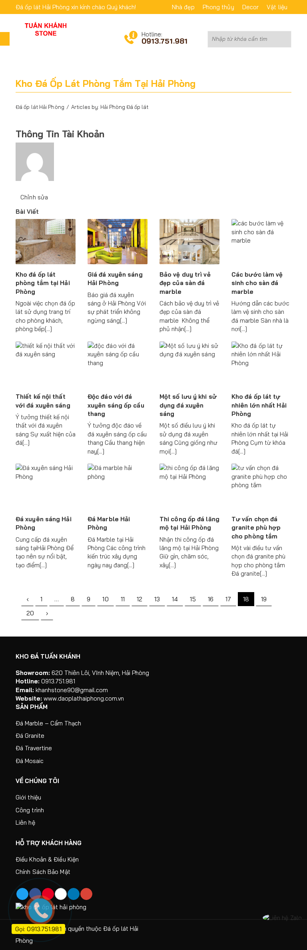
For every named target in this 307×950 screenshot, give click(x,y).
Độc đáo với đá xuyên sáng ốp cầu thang (116, 405)
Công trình (30, 810)
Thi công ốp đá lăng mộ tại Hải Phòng (189, 523)
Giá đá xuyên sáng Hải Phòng (115, 279)
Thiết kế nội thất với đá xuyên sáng (43, 401)
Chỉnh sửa (34, 197)
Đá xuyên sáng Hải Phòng (44, 523)
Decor (250, 7)
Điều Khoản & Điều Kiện (47, 859)
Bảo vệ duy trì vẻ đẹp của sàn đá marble (185, 283)
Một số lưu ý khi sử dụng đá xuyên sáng (188, 405)
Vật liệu (277, 7)
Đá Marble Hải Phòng (109, 523)
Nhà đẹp (183, 7)
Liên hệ (25, 822)
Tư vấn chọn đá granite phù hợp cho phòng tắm (256, 527)
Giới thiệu (28, 797)
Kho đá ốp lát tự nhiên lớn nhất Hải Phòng (259, 405)
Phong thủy (218, 7)
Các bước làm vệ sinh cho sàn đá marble (257, 283)
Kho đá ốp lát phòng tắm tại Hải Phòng (43, 283)
